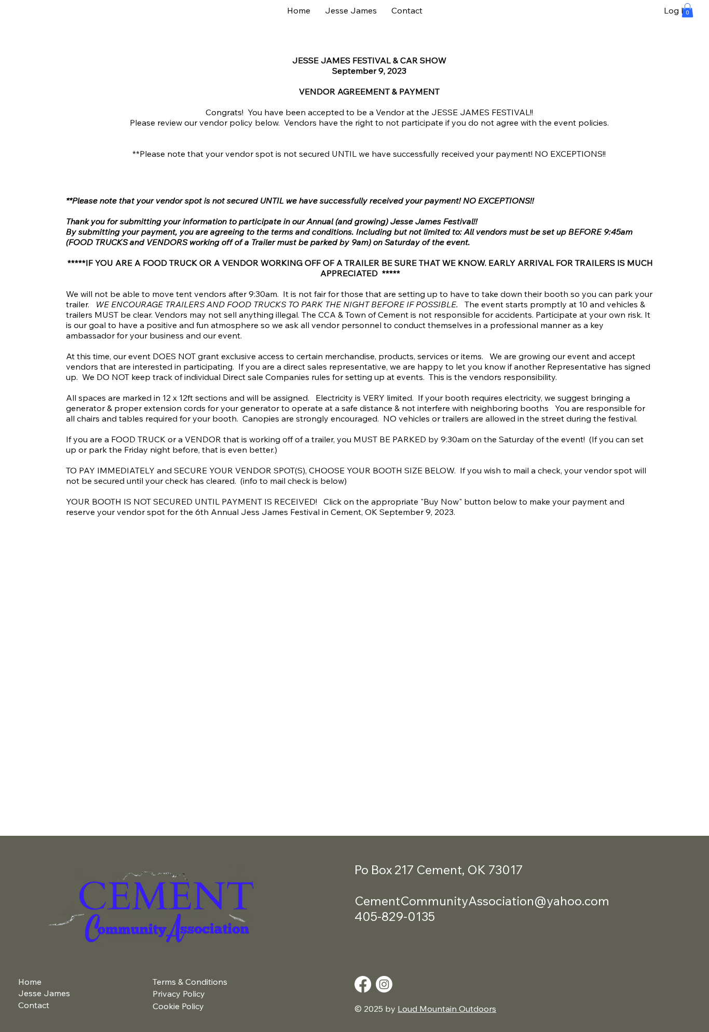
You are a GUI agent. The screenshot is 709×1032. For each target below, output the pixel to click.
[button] (687, 10)
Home (30, 981)
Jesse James (44, 993)
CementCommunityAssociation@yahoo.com (481, 900)
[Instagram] (384, 984)
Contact (33, 1005)
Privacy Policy (179, 993)
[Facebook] (362, 984)
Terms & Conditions (190, 981)
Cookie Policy (178, 1006)
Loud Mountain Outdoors (447, 1008)
